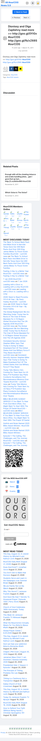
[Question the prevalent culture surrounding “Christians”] (20, 226)
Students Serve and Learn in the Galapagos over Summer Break (15, 580)
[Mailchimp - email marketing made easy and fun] (16, 546)
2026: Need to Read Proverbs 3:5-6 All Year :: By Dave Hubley (15, 306)
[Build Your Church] (13, 220)
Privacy (3, 732)
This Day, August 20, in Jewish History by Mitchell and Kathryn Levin (16, 691)
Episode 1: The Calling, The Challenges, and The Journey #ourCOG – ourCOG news (15, 438)
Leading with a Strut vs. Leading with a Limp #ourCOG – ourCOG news (15, 286)
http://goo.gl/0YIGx (14, 59)
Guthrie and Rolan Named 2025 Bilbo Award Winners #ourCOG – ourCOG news (16, 425)
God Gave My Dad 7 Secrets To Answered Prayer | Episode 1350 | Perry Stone (16, 599)
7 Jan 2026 (22, 281)
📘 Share (25, 85)
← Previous (16, 17)
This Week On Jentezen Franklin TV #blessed (13, 616)
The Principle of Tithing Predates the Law (13, 671)
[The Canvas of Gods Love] (26, 226)
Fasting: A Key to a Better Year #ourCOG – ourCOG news (16, 272)
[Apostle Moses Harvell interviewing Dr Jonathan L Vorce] (6, 233)
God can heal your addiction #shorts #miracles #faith (15, 645)
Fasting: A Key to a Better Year (16, 276)
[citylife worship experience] (20, 213)
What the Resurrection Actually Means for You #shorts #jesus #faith (16, 625)
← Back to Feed (20, 12)
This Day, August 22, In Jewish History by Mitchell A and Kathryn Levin (16, 556)
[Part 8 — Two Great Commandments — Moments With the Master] (6, 220)
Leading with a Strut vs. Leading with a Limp (15, 291)
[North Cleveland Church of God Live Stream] (26, 220)
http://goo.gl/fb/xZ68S (12, 62)
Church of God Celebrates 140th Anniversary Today (14, 608)
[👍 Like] (5, 85)
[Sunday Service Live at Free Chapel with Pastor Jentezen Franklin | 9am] (6, 213)
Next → (26, 17)
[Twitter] (16, 68)
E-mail (7, 529)
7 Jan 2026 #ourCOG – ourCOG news (12, 280)
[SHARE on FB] (11, 68)
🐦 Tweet (35, 85)
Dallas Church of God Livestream (12, 685)
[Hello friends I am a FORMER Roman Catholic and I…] (13, 213)
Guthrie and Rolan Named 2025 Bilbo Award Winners (16, 431)
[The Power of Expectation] (26, 213)
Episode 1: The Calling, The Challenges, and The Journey (15, 444)
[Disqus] (20, 127)
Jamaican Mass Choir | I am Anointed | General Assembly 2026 (15, 659)
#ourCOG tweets (12, 77)
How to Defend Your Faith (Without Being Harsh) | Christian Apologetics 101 (14, 710)
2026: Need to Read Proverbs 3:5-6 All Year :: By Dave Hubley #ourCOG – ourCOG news (15, 300)
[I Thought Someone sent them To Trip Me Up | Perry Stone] (6, 226)
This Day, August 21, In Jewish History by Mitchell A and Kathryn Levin (15, 638)
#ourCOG (14, 75)
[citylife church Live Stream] (13, 226)
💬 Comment (15, 85)
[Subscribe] (20, 68)
